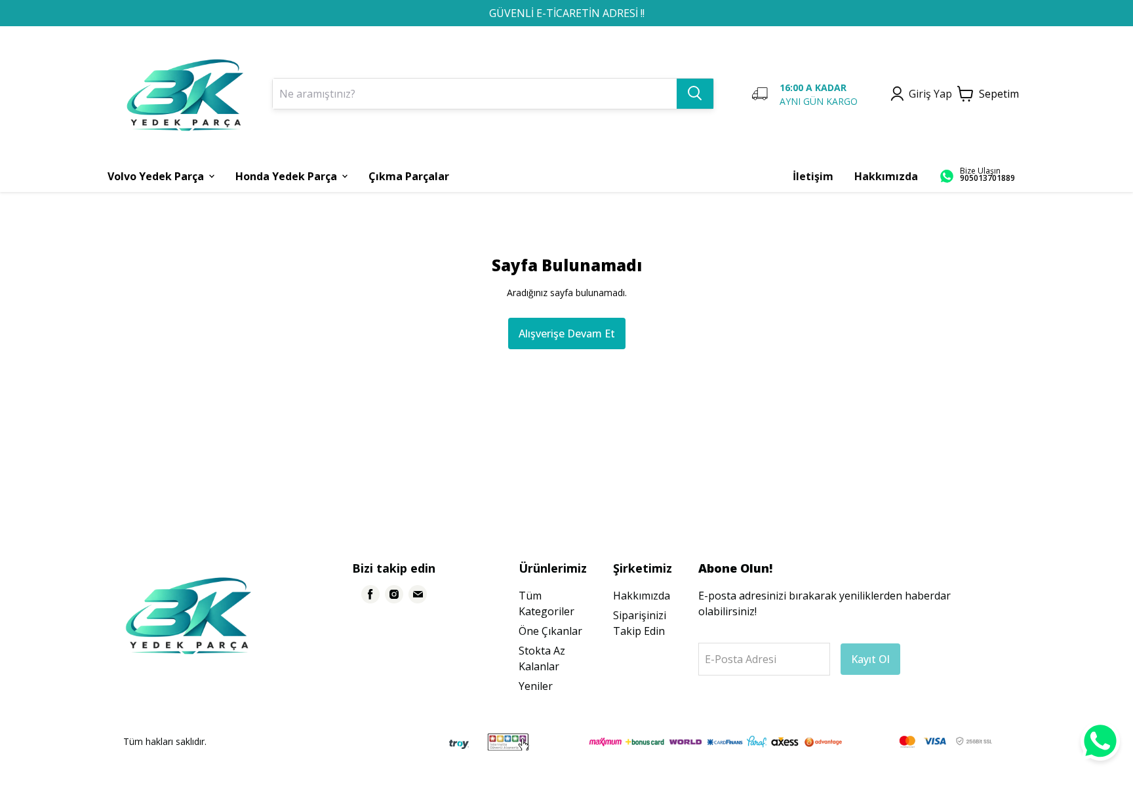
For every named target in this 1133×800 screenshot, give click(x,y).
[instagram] (394, 594)
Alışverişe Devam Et (567, 333)
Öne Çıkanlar (550, 631)
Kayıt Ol (870, 659)
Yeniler (536, 686)
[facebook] (370, 594)
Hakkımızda (641, 595)
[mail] (417, 594)
